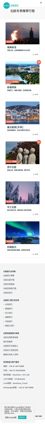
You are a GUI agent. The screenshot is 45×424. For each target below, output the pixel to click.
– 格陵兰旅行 (8, 326)
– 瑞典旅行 (8, 317)
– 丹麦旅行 (8, 321)
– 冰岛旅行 (8, 304)
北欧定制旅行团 (9, 288)
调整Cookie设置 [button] (10, 417)
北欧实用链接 (8, 284)
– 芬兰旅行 (8, 313)
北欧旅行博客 (8, 275)
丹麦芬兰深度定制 (10, 350)
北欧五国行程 (8, 280)
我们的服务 (8, 342)
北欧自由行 (8, 293)
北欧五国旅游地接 (10, 337)
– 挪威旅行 (8, 309)
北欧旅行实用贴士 (10, 346)
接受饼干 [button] (22, 417)
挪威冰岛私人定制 (10, 354)
